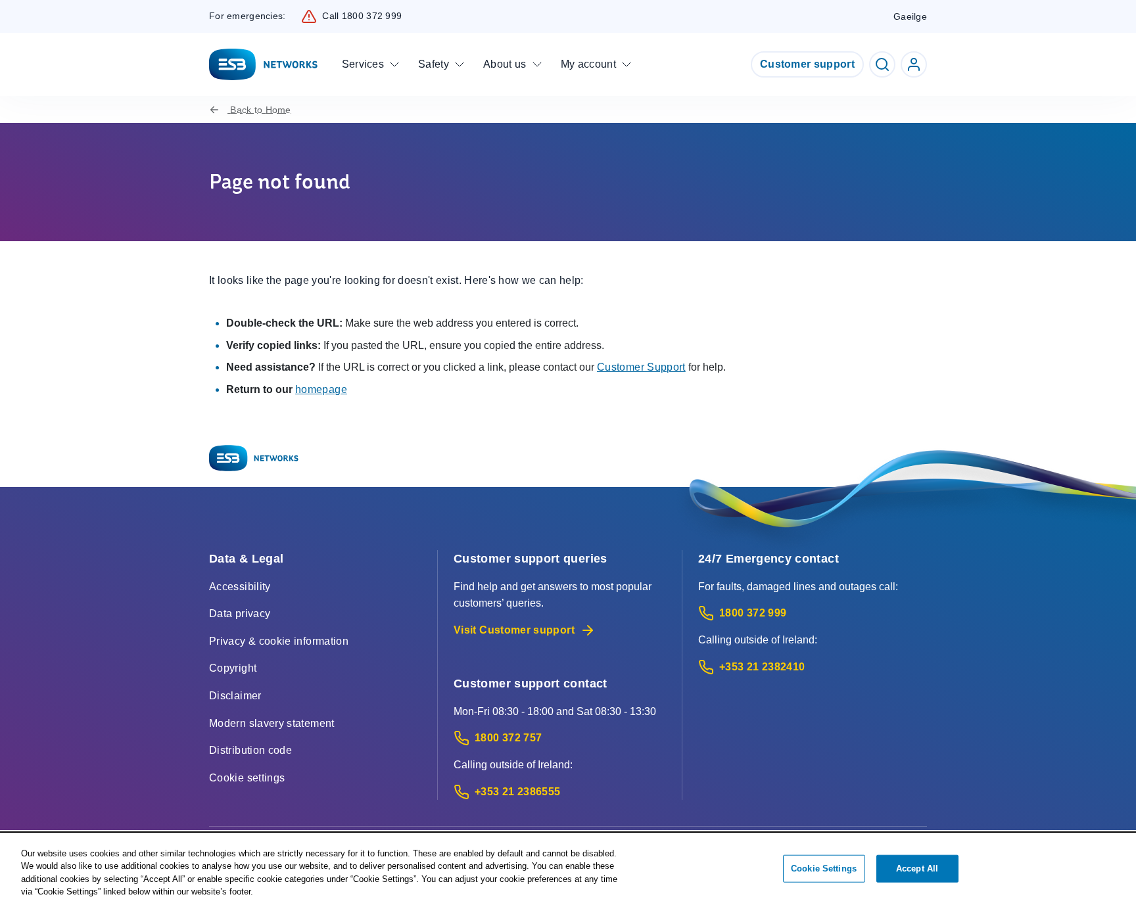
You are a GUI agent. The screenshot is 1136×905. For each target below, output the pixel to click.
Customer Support (641, 367)
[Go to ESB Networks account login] (914, 64)
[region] (568, 869)
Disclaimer (235, 695)
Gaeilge (910, 16)
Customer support (807, 64)
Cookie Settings (824, 868)
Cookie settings (247, 777)
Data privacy (239, 613)
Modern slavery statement (272, 723)
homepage (321, 389)
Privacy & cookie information (278, 641)
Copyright (232, 668)
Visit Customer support (514, 630)
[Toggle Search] (882, 64)
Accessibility (240, 586)
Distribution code (250, 750)
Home (260, 109)
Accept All (917, 868)
